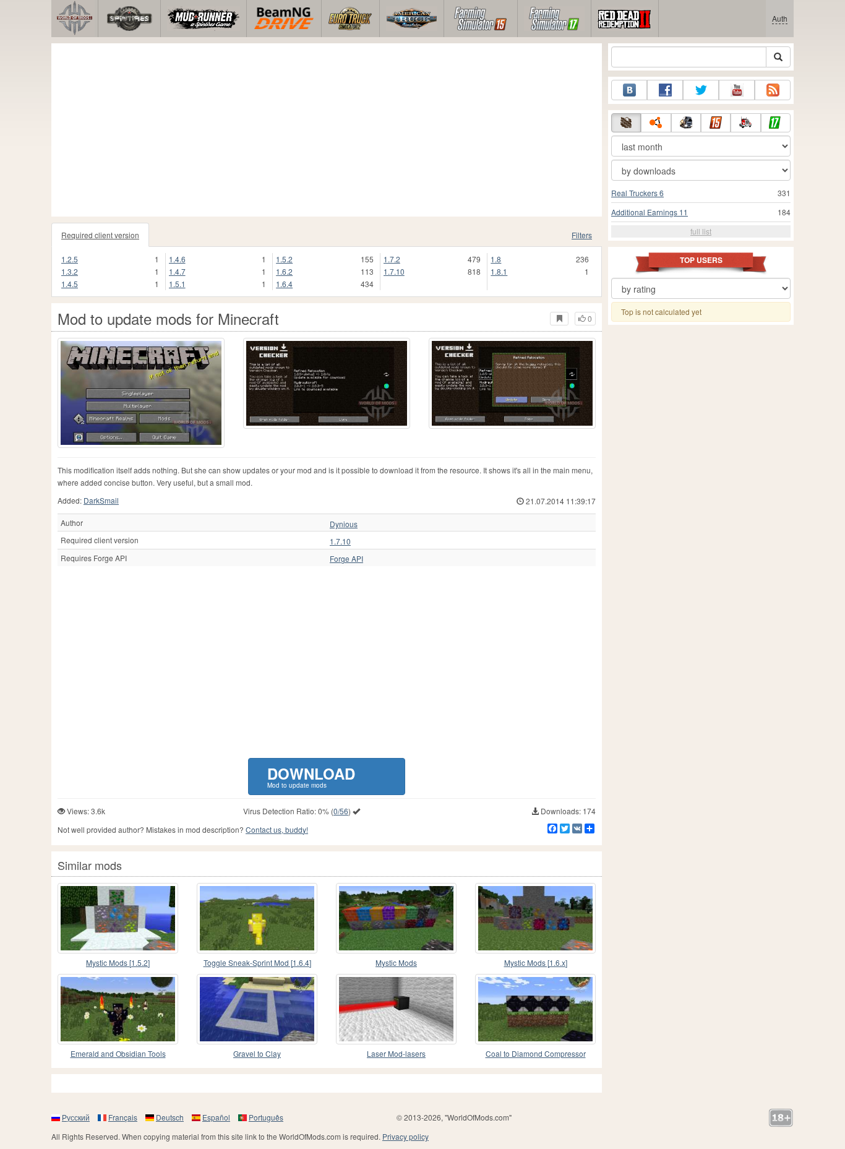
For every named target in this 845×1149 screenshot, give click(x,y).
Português (266, 1117)
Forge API (346, 559)
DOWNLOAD (311, 776)
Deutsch (170, 1117)
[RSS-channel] (773, 90)
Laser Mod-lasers (396, 1053)
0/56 (340, 811)
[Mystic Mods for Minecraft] (396, 918)
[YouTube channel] (737, 90)
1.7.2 (392, 259)
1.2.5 (69, 259)
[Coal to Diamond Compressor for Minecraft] (535, 1009)
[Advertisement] (326, 130)
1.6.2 (284, 271)
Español (216, 1117)
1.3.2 (69, 271)
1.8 (496, 259)
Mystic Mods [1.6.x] (535, 962)
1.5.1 (177, 283)
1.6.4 (284, 283)
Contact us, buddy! (277, 829)
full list (700, 231)
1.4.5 (69, 283)
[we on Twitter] (701, 90)
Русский (76, 1117)
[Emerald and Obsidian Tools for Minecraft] (118, 1009)
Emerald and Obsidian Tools (118, 1053)
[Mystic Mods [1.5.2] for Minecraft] (118, 918)
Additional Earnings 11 (649, 212)
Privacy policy (405, 1136)
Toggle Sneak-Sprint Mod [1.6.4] (257, 962)
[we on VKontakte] (629, 90)
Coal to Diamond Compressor (536, 1053)
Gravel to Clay (257, 1053)
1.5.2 (284, 259)
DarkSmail (101, 500)
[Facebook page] (665, 90)
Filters (582, 235)
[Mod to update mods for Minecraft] (141, 393)
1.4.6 (177, 259)
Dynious (344, 524)
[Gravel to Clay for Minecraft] (257, 1009)
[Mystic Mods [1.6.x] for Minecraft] (535, 918)
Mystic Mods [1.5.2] (118, 962)
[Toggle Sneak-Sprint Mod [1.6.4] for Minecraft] (257, 918)
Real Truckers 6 (637, 192)
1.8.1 (499, 271)
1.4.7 (177, 271)
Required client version (100, 235)
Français (122, 1117)
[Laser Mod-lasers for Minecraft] (396, 1009)
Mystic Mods (396, 962)
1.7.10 (394, 271)
